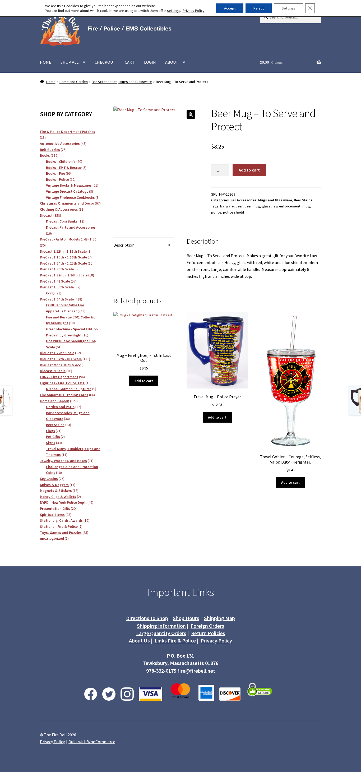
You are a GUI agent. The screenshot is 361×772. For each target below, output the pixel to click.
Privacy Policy (216, 640)
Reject (258, 8)
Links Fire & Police (175, 640)
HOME (45, 62)
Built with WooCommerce (91, 741)
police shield (233, 212)
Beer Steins (303, 200)
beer (239, 206)
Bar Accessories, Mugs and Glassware (122, 81)
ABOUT (171, 62)
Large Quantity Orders (161, 633)
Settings (288, 8)
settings (173, 10)
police (216, 212)
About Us (139, 640)
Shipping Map (219, 618)
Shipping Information (161, 625)
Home (50, 81)
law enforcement (286, 206)
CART (130, 62)
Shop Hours (186, 618)
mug (306, 206)
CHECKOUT (105, 62)
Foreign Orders (207, 625)
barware (227, 206)
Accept (229, 8)
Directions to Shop (147, 618)
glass (266, 206)
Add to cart (249, 170)
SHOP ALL (69, 62)
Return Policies (208, 633)
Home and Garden (73, 81)
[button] (191, 114)
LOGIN (150, 62)
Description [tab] (124, 245)
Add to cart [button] (144, 380)
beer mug (252, 206)
